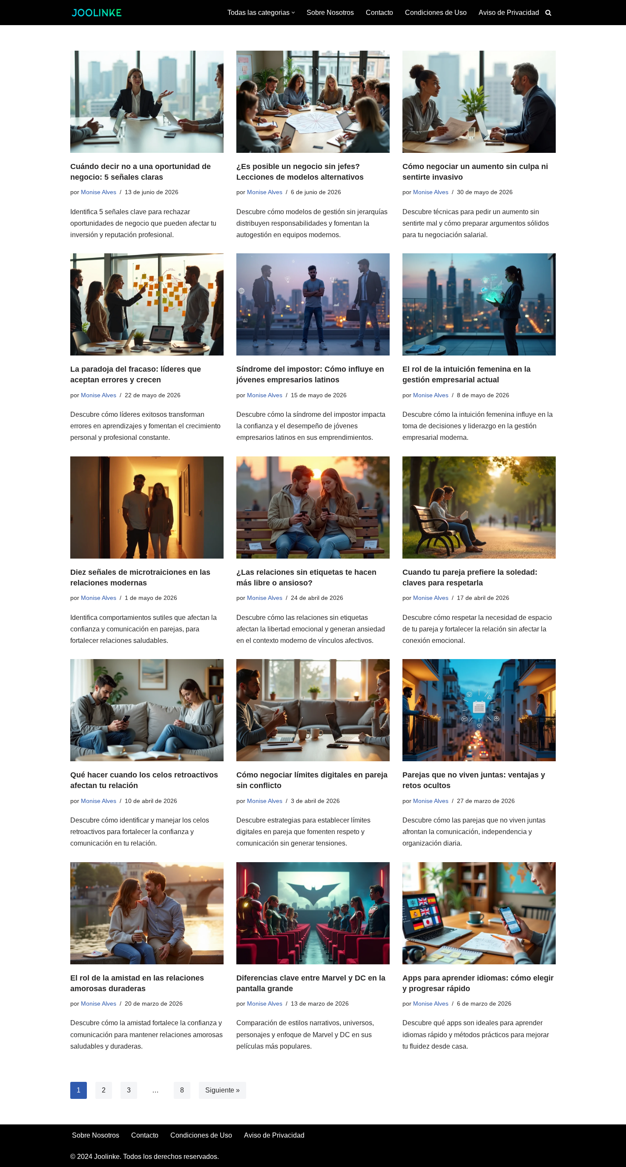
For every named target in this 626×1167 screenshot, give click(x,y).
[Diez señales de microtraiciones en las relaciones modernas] (147, 507)
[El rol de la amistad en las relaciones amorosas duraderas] (147, 913)
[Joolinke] (96, 12)
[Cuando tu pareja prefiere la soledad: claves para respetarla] (479, 507)
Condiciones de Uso (436, 12)
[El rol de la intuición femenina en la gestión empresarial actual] (479, 304)
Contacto (379, 12)
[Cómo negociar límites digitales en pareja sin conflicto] (313, 710)
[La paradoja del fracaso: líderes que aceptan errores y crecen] (147, 304)
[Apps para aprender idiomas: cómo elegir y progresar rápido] (479, 913)
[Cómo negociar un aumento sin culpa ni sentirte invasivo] (479, 102)
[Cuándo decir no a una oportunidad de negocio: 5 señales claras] (147, 102)
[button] (293, 12)
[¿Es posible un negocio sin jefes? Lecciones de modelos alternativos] (313, 102)
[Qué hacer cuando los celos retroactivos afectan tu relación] (147, 710)
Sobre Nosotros (330, 12)
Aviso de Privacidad (509, 12)
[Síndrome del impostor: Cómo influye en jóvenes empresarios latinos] (313, 304)
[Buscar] (548, 12)
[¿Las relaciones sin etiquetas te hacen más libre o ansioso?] (313, 507)
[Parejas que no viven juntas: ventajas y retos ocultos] (479, 710)
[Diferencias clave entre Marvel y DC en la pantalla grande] (313, 913)
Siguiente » (222, 1090)
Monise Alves (98, 192)
